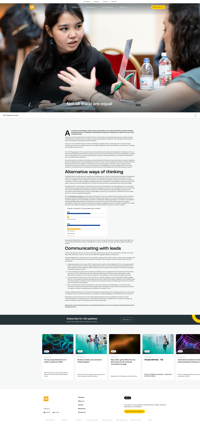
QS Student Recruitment (76, 196)
